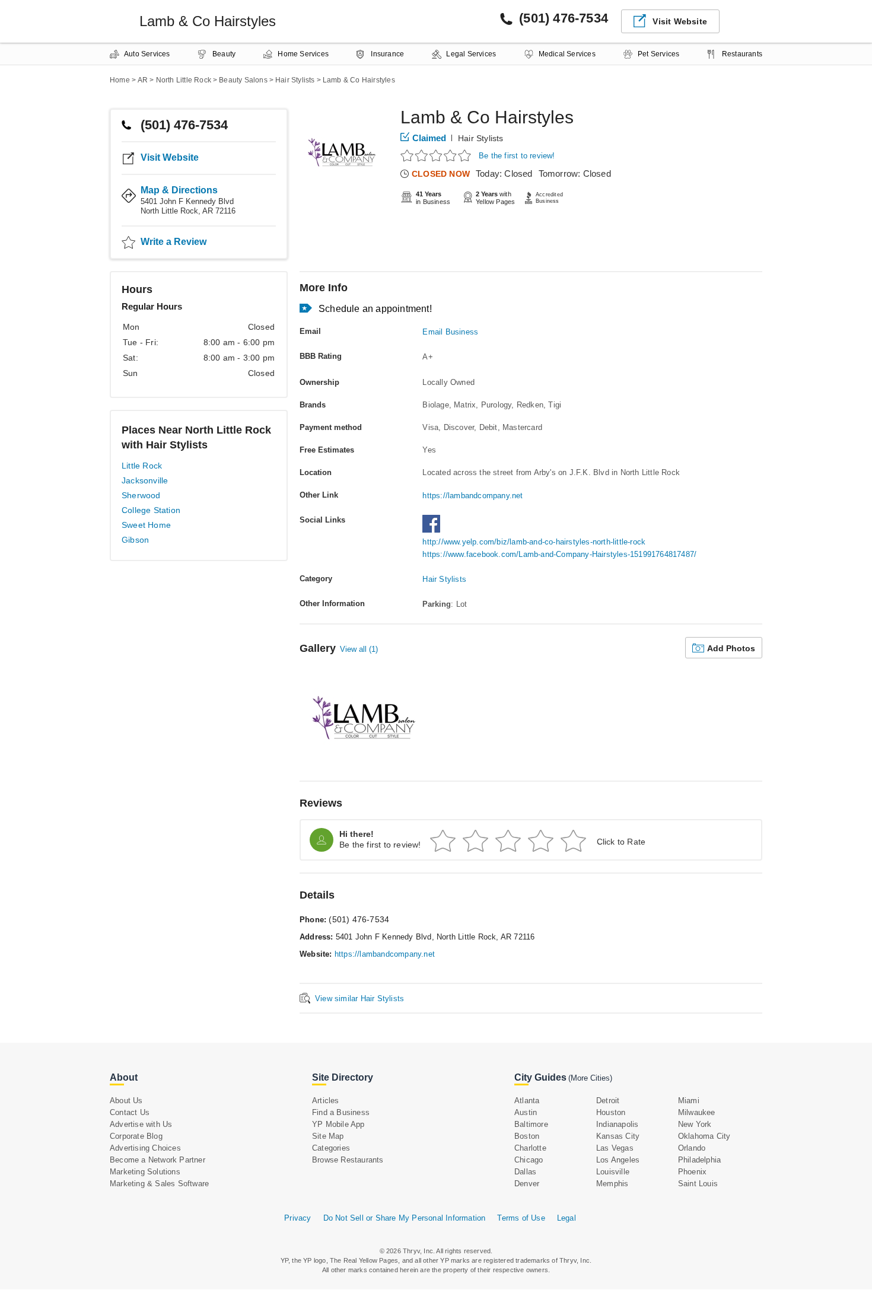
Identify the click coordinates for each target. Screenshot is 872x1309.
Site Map (328, 1136)
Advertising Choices (145, 1148)
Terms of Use (521, 1218)
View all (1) (359, 649)
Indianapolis (617, 1124)
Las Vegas (615, 1148)
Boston (526, 1136)
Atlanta (526, 1100)
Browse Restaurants (348, 1159)
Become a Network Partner (157, 1159)
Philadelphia (699, 1159)
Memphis (612, 1183)
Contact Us (129, 1112)
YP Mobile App (338, 1124)
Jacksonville (145, 480)
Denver (526, 1183)
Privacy (297, 1218)
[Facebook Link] (434, 529)
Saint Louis (698, 1183)
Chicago (528, 1159)
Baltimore (531, 1124)
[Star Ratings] (437, 155)
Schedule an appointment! (375, 309)
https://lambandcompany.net (472, 495)
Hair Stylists (481, 138)
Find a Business (341, 1112)
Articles (325, 1100)
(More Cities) (590, 1078)
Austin (525, 1112)
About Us (126, 1100)
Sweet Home (146, 525)
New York (695, 1124)
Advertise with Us (141, 1124)
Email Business (450, 331)
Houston (610, 1112)
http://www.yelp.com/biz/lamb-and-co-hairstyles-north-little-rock (533, 541)
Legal (566, 1218)
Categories (331, 1148)
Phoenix (692, 1171)
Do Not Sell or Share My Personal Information (404, 1218)
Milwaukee (696, 1112)
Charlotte (530, 1148)
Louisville (612, 1171)
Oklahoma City (704, 1136)
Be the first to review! (517, 155)
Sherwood (141, 495)
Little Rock (142, 465)
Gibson (135, 539)
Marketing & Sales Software (159, 1183)
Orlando (691, 1148)
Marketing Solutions (145, 1171)
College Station (151, 510)
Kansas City (617, 1136)
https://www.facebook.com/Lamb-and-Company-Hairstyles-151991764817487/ (559, 554)
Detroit (607, 1100)
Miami (688, 1100)
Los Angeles (617, 1159)
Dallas (525, 1171)
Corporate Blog (136, 1136)
